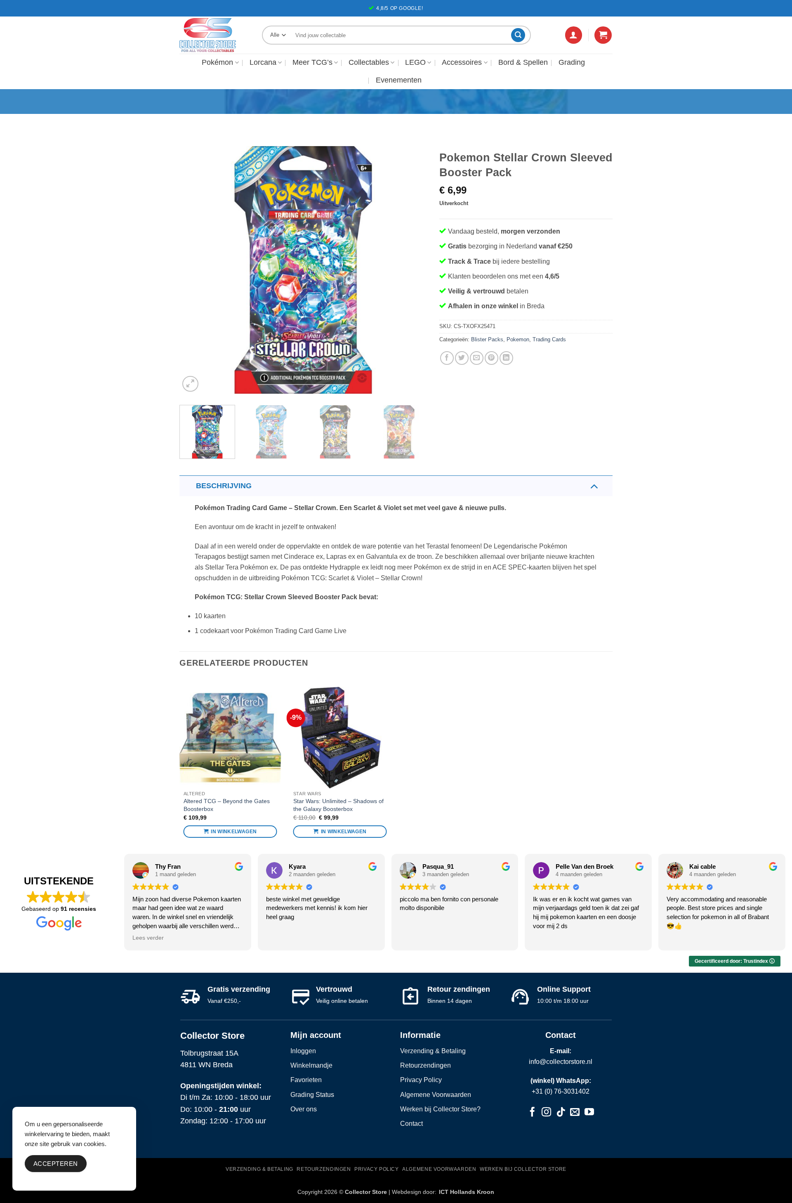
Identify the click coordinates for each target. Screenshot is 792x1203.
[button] (573, 35)
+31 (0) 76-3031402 (560, 1091)
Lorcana (263, 62)
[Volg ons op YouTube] (589, 1113)
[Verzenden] (518, 35)
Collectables (369, 62)
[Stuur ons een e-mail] (575, 1113)
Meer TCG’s (312, 62)
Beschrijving (224, 486)
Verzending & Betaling (433, 1050)
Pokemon (518, 339)
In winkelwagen (234, 831)
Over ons (303, 1109)
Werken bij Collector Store (523, 1169)
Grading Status (312, 1094)
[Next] (411, 270)
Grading (572, 62)
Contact (411, 1123)
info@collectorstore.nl (560, 1061)
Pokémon (217, 62)
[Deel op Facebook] (447, 358)
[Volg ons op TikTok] (561, 1113)
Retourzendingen (425, 1065)
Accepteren (55, 1163)
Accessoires (462, 62)
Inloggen (303, 1050)
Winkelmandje (311, 1065)
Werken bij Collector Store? (440, 1109)
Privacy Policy (421, 1079)
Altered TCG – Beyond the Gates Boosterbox (227, 805)
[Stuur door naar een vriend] (476, 358)
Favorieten (306, 1079)
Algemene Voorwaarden (435, 1094)
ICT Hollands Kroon (466, 1192)
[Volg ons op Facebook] (532, 1113)
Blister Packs (487, 339)
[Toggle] (594, 485)
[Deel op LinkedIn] (506, 358)
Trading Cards (549, 339)
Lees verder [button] (148, 938)
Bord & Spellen (523, 62)
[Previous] (194, 270)
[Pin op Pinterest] (491, 358)
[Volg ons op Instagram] (546, 1113)
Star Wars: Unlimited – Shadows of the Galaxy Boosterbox (338, 805)
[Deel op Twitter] (462, 358)
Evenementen (399, 80)
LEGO (415, 62)
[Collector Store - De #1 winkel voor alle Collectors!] (214, 35)
